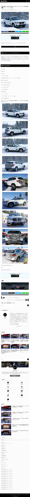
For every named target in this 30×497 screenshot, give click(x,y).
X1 (4, 56)
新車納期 (4, 448)
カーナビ (4, 460)
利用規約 (10, 494)
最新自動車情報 (4, 1)
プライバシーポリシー (6, 494)
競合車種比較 (4, 455)
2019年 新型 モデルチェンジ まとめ (7, 473)
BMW (2, 7)
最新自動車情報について (15, 375)
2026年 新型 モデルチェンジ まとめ (7, 485)
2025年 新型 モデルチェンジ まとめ (7, 483)
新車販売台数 (4, 450)
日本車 (4, 445)
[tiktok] (15, 324)
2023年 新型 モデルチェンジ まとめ (7, 480)
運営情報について (20, 494)
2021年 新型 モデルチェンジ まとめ (7, 476)
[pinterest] (16, 324)
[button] (4, 31)
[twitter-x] (12, 324)
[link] (10, 324)
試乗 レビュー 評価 (5, 459)
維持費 (3, 453)
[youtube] (17, 324)
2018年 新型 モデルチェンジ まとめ (7, 471)
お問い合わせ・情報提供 (25, 494)
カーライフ (4, 464)
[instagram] (14, 324)
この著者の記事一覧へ (18, 326)
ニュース (4, 462)
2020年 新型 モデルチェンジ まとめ (7, 474)
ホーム (2, 494)
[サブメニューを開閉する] (27, 445)
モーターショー (4, 466)
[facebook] (11, 324)
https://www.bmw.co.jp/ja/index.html (5, 269)
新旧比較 (4, 457)
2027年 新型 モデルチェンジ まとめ (7, 487)
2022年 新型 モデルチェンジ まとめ (7, 478)
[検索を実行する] (28, 305)
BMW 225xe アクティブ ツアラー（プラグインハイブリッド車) (15, 59)
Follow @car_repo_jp (13, 287)
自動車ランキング (5, 452)
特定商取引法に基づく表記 (15, 494)
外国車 (4, 446)
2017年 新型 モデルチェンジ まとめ (7, 469)
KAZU (5, 317)
